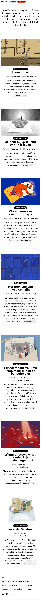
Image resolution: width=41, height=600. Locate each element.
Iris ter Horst (31, 76)
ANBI (30, 585)
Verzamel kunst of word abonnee (14, 585)
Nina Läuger (23, 533)
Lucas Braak (33, 218)
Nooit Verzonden (20, 69)
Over (9, 581)
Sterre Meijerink (31, 149)
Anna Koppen (24, 467)
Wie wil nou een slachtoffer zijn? (20, 213)
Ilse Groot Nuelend (23, 536)
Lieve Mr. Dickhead (20, 529)
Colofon (26, 581)
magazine (12, 1)
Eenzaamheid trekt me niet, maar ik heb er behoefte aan (20, 370)
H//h (2, 577)
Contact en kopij (16, 589)
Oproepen (5, 589)
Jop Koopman (13, 149)
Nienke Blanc (14, 76)
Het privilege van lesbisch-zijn (20, 288)
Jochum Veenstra (14, 218)
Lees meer (19, 95)
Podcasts (28, 589)
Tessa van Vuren (24, 380)
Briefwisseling (20, 208)
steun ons (21, 1)
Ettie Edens (14, 294)
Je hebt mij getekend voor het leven (20, 143)
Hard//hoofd (4, 1)
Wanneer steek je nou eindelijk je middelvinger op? (20, 457)
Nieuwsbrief (17, 581)
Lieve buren (20, 72)
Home (3, 581)
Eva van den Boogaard (23, 378)
